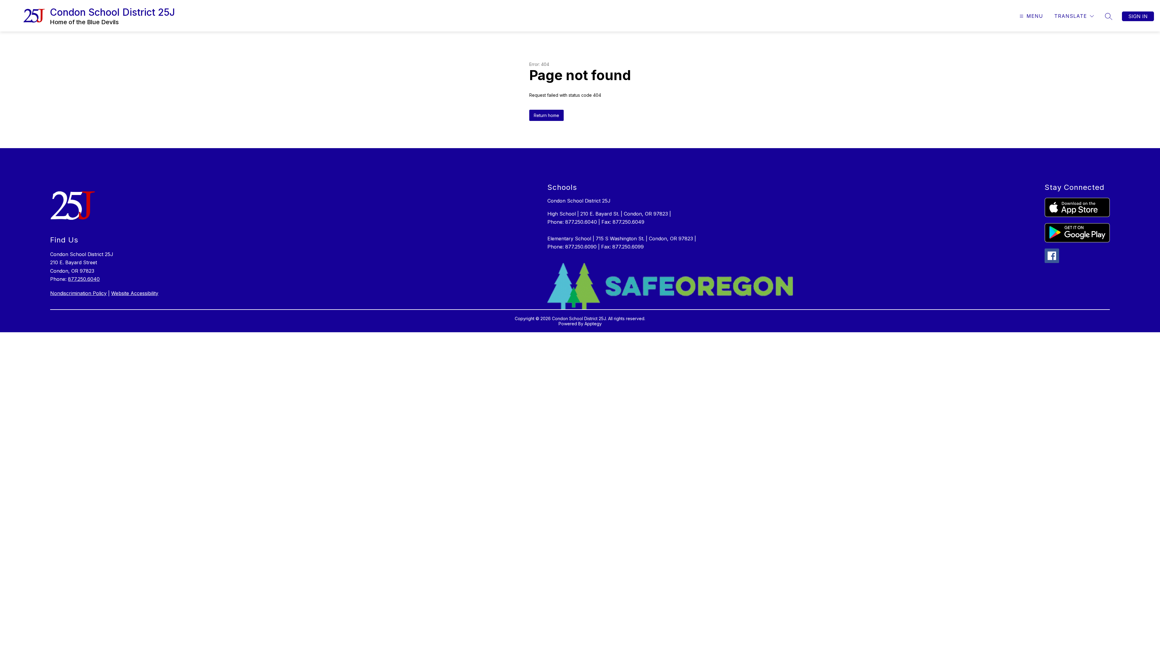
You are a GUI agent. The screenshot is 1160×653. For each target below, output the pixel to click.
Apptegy (593, 323)
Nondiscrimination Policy (78, 293)
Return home (546, 115)
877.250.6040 (84, 279)
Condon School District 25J (579, 201)
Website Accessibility (134, 293)
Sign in (1138, 16)
